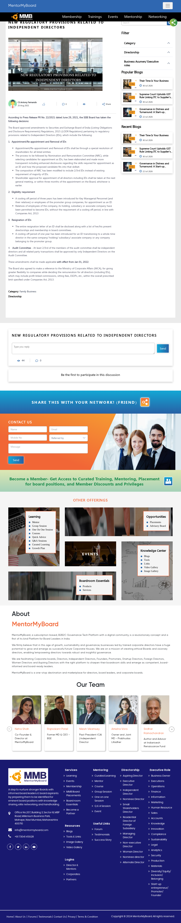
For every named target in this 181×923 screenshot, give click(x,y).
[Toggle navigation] (168, 5)
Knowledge (158, 823)
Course (99, 786)
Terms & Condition (88, 916)
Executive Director (129, 783)
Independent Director (131, 792)
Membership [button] (72, 16)
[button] (173, 23)
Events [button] (113, 16)
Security (156, 855)
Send (163, 348)
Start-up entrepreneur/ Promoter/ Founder (159, 890)
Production (157, 861)
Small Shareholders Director (131, 808)
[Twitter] (18, 847)
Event (98, 811)
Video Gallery (74, 847)
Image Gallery (74, 842)
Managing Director (129, 836)
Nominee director (133, 857)
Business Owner (160, 776)
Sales (154, 813)
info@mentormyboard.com (31, 830)
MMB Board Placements (73, 794)
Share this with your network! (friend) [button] (84, 402)
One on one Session (102, 799)
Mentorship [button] (133, 16)
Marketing (157, 802)
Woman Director (133, 852)
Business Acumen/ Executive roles (141, 63)
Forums (32, 916)
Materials (156, 866)
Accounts (157, 818)
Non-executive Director (132, 845)
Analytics (156, 850)
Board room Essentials (73, 803)
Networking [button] (157, 16)
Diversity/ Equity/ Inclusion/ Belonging (161, 875)
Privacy (71, 916)
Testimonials (102, 834)
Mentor (99, 781)
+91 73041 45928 (24, 837)
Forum (98, 829)
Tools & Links (73, 837)
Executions (157, 781)
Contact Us (60, 916)
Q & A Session (103, 806)
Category (129, 43)
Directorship (131, 52)
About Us (20, 916)
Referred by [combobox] (57, 438)
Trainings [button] (95, 16)
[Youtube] (34, 847)
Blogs (69, 831)
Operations (158, 786)
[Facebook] (10, 847)
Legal (154, 845)
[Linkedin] (26, 847)
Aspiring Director (133, 776)
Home (10, 916)
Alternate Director (133, 862)
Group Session (103, 792)
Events (70, 781)
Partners (71, 879)
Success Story (103, 840)
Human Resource (161, 807)
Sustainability (159, 839)
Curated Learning (105, 776)
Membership (73, 786)
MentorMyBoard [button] (22, 5)
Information (158, 797)
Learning (71, 776)
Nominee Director (133, 799)
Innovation (157, 829)
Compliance (158, 834)
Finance (156, 792)
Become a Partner (72, 812)
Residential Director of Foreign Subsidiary (129, 823)
